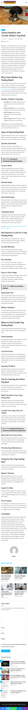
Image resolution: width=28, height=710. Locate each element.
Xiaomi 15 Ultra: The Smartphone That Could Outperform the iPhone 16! (18, 663)
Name (3, 627)
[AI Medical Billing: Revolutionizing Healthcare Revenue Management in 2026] (7, 586)
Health (7, 26)
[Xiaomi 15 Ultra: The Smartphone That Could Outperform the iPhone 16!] (5, 663)
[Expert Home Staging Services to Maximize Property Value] (5, 671)
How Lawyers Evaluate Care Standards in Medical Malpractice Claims (20, 593)
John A (5, 39)
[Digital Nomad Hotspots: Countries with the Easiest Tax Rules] (5, 685)
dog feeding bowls (6, 89)
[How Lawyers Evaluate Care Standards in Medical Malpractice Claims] (21, 586)
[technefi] (10, 2)
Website (3, 638)
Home (4, 26)
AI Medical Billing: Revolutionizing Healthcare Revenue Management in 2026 (7, 594)
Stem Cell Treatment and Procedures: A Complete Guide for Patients (20, 576)
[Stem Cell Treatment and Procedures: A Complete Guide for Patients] (21, 570)
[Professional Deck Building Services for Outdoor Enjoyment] (5, 694)
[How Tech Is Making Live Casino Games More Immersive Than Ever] (5, 677)
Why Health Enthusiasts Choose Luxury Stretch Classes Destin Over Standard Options (6, 577)
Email (3, 633)
